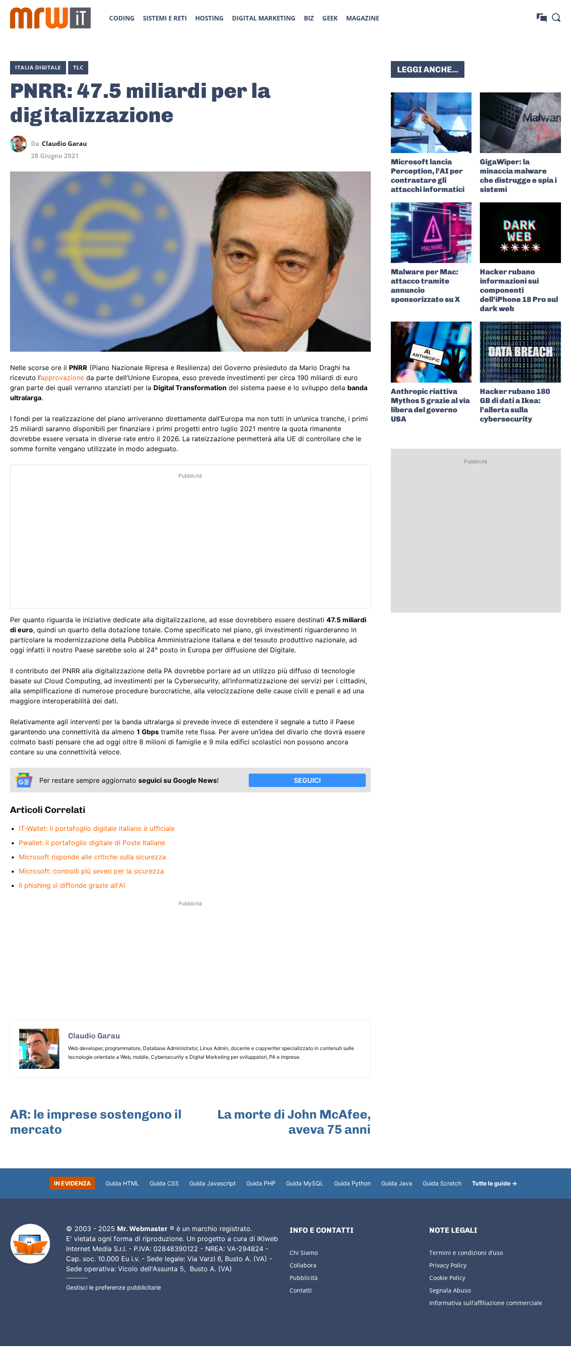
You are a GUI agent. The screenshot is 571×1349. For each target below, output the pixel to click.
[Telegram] (343, 143)
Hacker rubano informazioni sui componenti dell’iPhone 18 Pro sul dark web (519, 290)
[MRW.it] (50, 18)
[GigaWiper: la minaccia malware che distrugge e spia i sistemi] (520, 122)
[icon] (542, 17)
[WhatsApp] (324, 143)
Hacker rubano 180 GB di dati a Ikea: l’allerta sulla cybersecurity (515, 405)
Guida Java (396, 1183)
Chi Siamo (304, 1253)
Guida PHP (260, 1183)
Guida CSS (164, 1183)
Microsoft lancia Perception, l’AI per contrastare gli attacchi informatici (427, 175)
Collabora (303, 1265)
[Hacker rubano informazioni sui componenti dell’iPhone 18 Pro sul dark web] (520, 232)
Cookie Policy (447, 1278)
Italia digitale (38, 67)
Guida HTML (122, 1183)
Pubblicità (304, 1278)
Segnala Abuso (450, 1290)
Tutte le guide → (494, 1183)
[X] (285, 143)
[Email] (362, 143)
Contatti (301, 1290)
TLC (78, 67)
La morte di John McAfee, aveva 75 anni (294, 1122)
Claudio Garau (64, 144)
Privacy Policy (447, 1265)
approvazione (62, 377)
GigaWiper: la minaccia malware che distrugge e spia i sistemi (518, 175)
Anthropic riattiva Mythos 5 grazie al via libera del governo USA (430, 405)
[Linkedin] (304, 143)
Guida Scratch (442, 1183)
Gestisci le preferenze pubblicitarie (113, 1287)
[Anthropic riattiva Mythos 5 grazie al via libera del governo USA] (431, 352)
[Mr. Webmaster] (30, 1244)
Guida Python (352, 1183)
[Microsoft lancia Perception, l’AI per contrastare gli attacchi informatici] (431, 122)
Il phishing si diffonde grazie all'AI (72, 885)
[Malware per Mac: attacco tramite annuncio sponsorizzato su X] (431, 232)
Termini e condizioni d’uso (466, 1253)
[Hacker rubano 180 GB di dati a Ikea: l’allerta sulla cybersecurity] (520, 352)
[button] (556, 17)
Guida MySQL (305, 1183)
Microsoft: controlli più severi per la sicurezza (91, 871)
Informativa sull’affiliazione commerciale (485, 1303)
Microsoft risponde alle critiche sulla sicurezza (92, 857)
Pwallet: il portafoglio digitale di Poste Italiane (92, 842)
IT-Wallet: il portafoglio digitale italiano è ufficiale (97, 828)
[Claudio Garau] (20, 143)
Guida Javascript (212, 1183)
